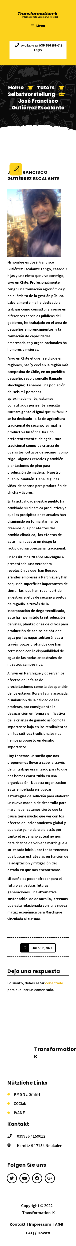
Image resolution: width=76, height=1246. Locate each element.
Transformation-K (38, 1212)
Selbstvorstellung (31, 94)
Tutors (46, 87)
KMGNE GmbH (27, 1094)
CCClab (20, 1103)
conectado (54, 983)
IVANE (19, 1112)
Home (16, 87)
